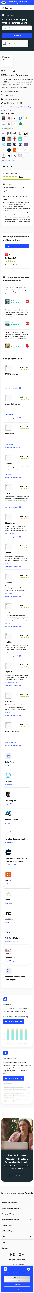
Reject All (17, 1281)
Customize (17, 1284)
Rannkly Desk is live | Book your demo (18, 2)
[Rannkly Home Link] (7, 7)
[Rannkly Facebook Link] (11, 1254)
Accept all (17, 1277)
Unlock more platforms (17, 246)
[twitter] (14, 107)
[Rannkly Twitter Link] (17, 1254)
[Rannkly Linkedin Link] (20, 1254)
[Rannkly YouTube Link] (23, 1254)
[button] (30, 7)
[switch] (28, 1269)
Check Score (17, 35)
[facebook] (26, 107)
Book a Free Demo (17, 1176)
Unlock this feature (13, 1021)
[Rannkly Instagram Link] (14, 1254)
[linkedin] (6, 110)
